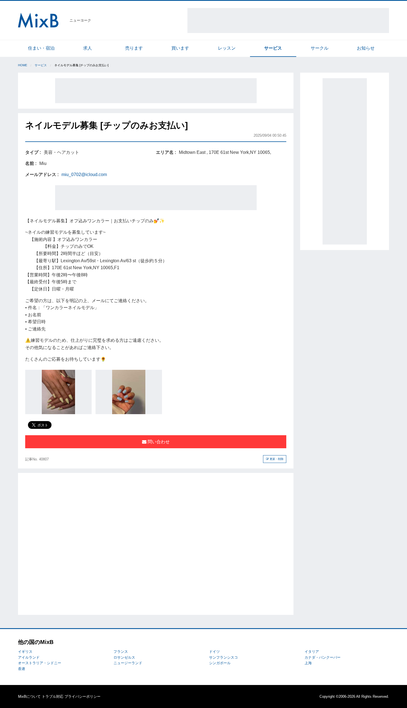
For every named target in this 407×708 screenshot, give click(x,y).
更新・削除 (276, 458)
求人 (87, 48)
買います (180, 48)
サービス (273, 48)
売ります (134, 48)
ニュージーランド (128, 663)
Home (22, 65)
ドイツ (214, 652)
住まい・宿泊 (41, 48)
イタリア (312, 652)
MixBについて (29, 696)
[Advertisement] (288, 20)
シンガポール (220, 663)
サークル (319, 48)
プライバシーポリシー (83, 696)
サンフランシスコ (223, 657)
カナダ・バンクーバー (323, 657)
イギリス (25, 652)
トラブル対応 (52, 696)
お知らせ (366, 48)
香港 (21, 669)
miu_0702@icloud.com (84, 174)
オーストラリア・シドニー (39, 663)
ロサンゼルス (124, 657)
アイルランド (29, 657)
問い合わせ (158, 441)
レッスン (227, 48)
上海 (308, 663)
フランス (121, 652)
